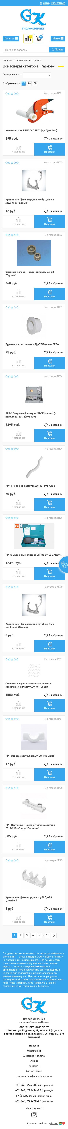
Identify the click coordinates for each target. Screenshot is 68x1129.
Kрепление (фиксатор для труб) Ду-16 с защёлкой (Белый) (29, 626)
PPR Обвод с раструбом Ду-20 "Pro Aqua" (30, 756)
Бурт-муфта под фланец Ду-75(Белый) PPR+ (32, 344)
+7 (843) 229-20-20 (28, 1101)
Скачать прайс (34, 1071)
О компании (34, 1051)
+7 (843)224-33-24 (28, 1096)
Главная (7, 60)
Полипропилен (22, 60)
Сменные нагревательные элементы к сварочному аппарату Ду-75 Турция (28, 685)
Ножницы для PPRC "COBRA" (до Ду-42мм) (31, 130)
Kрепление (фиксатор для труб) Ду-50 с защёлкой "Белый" (29, 201)
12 (23, 83)
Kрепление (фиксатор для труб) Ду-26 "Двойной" (28, 899)
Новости (34, 1046)
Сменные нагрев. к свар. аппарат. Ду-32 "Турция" (29, 274)
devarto (54, 1123)
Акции (34, 1061)
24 (29, 83)
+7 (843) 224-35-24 (28, 1085)
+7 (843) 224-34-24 (28, 1090)
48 (35, 83)
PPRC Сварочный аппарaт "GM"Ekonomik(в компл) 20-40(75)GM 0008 (30, 415)
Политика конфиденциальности (34, 1076)
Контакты (34, 1066)
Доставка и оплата (34, 1056)
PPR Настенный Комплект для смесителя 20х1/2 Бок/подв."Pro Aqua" (30, 827)
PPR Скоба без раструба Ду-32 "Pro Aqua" (30, 486)
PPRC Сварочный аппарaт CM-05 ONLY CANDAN (33, 555)
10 (47, 935)
